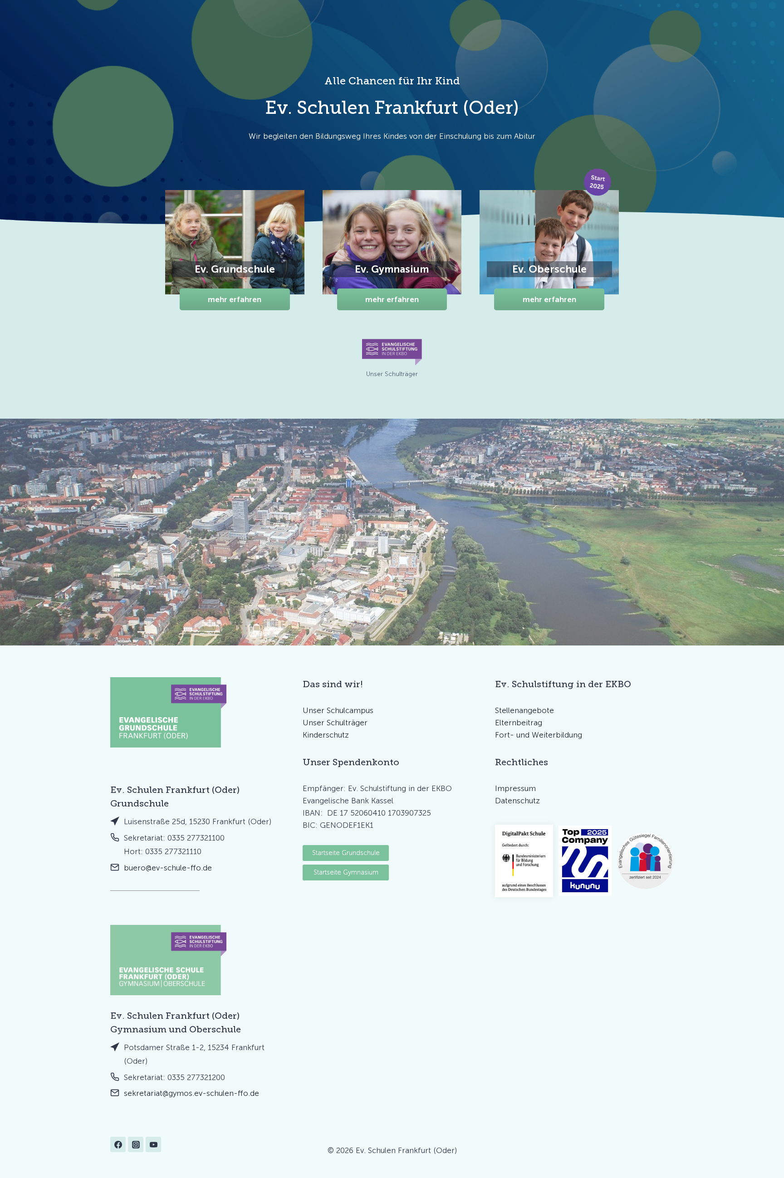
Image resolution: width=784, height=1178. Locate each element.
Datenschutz (517, 800)
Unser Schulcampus (338, 710)
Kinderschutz (326, 734)
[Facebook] (118, 1144)
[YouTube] (153, 1144)
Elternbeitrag (518, 722)
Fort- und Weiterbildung (538, 734)
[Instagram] (135, 1144)
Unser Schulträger (335, 722)
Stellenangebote (524, 710)
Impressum (515, 788)
